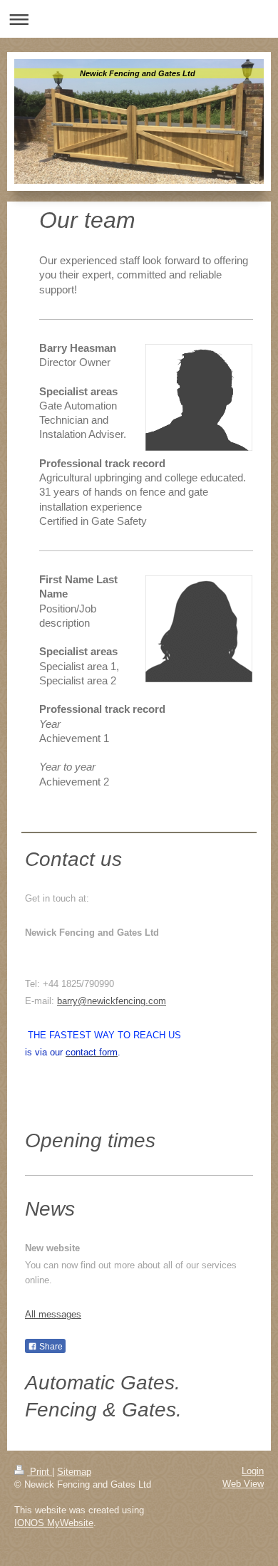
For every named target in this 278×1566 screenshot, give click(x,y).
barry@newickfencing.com (111, 1001)
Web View (243, 1483)
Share (50, 1347)
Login (253, 1471)
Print (39, 1471)
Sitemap (74, 1471)
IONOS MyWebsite (53, 1523)
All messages (53, 1314)
